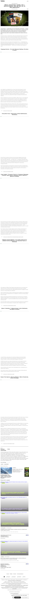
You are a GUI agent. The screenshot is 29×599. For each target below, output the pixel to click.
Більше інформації (25, 597)
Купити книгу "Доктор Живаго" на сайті (8, 443)
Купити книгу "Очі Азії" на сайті (7, 110)
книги (2, 464)
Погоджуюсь (17, 597)
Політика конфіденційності (14, 593)
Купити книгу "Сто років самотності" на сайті (9, 305)
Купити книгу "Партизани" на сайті (8, 171)
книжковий (6, 464)
